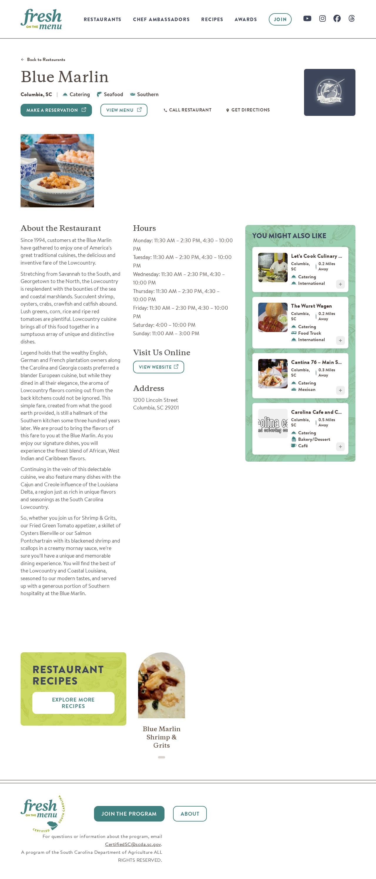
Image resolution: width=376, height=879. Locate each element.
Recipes (212, 19)
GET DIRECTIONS (250, 110)
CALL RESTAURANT (190, 110)
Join (280, 19)
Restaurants (103, 19)
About (190, 814)
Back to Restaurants (46, 59)
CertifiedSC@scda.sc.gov (133, 844)
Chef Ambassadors (161, 19)
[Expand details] (340, 284)
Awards (246, 19)
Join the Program (129, 814)
